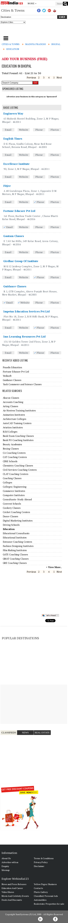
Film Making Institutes (15, 550)
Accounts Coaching (13, 402)
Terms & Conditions (43, 858)
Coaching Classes (12, 478)
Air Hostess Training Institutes (19, 410)
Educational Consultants (16, 533)
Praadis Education (12, 367)
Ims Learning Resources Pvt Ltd (24, 336)
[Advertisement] (34, 31)
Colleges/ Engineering (14, 486)
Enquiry (5, 866)
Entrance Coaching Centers (17, 541)
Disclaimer (39, 866)
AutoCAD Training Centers (17, 423)
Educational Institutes (15, 537)
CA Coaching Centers (14, 452)
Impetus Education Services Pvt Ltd (26, 311)
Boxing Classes (11, 448)
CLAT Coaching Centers (15, 474)
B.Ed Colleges (10, 431)
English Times (12, 138)
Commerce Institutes (14, 490)
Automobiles (40, 899)
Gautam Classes (13, 236)
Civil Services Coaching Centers (20, 469)
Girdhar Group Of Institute (20, 261)
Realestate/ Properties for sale (49, 903)
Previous (31, 77)
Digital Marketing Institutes (18, 520)
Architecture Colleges (14, 418)
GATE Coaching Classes (15, 554)
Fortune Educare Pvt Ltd (19, 211)
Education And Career (12, 888)
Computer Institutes (14, 495)
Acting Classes (10, 406)
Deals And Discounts (12, 899)
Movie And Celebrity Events (15, 895)
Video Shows (8, 892)
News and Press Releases (14, 884)
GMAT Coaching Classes (16, 558)
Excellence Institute (16, 164)
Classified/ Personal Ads (46, 895)
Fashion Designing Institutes (18, 546)
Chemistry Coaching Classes (18, 465)
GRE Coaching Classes (15, 562)
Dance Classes (10, 516)
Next (59, 77)
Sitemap (6, 870)
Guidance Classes (14, 286)
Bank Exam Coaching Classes (18, 435)
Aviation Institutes (13, 427)
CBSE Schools (10, 461)
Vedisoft (7, 375)
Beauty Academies (12, 444)
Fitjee (7, 186)
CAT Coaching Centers (15, 457)
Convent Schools (12, 503)
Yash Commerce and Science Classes (22, 384)
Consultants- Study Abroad (17, 499)
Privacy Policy (41, 862)
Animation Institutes (14, 414)
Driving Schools (11, 524)
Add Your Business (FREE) (24, 59)
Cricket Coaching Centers (16, 512)
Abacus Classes (11, 397)
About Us (6, 858)
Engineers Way (13, 113)
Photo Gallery (41, 892)
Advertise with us (10, 862)
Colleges (7, 482)
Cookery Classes (12, 507)
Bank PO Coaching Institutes (18, 440)
